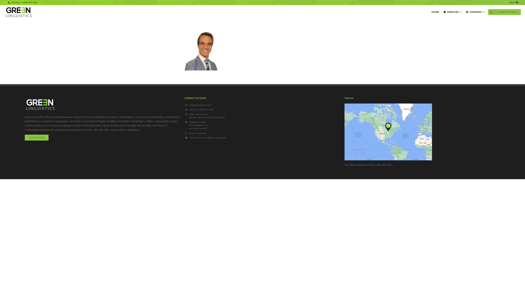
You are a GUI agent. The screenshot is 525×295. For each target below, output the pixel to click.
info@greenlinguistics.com (200, 105)
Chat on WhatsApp (197, 133)
